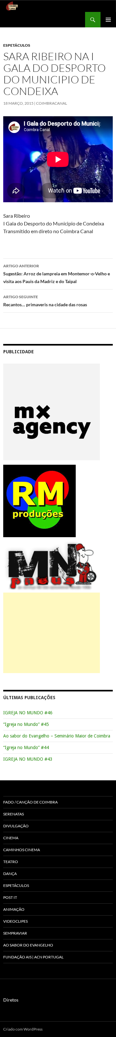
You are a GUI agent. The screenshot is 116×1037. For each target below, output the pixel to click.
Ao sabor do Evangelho (28, 945)
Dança (10, 873)
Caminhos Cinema (21, 849)
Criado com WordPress (23, 1029)
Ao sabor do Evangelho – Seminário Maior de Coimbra (56, 735)
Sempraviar (15, 933)
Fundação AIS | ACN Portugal (33, 957)
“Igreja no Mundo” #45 (26, 724)
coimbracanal (51, 103)
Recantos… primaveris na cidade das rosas (45, 300)
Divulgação (16, 825)
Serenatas (13, 814)
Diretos (10, 1000)
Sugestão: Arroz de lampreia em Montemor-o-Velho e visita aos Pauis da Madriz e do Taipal (56, 273)
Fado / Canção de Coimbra (30, 802)
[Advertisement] (51, 633)
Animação (13, 909)
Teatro (10, 861)
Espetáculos (16, 45)
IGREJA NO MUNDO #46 (28, 712)
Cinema (10, 837)
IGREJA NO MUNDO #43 (28, 759)
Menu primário (108, 19)
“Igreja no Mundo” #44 (26, 747)
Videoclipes (15, 921)
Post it (10, 897)
